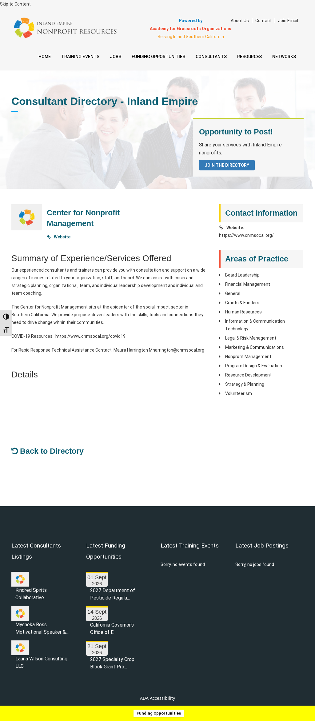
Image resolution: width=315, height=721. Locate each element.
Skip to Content (15, 4)
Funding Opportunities (159, 713)
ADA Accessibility (157, 698)
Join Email (288, 20)
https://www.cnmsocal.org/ (246, 235)
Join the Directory (227, 165)
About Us (240, 20)
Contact (263, 20)
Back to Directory (51, 451)
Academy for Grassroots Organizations (190, 28)
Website (61, 236)
